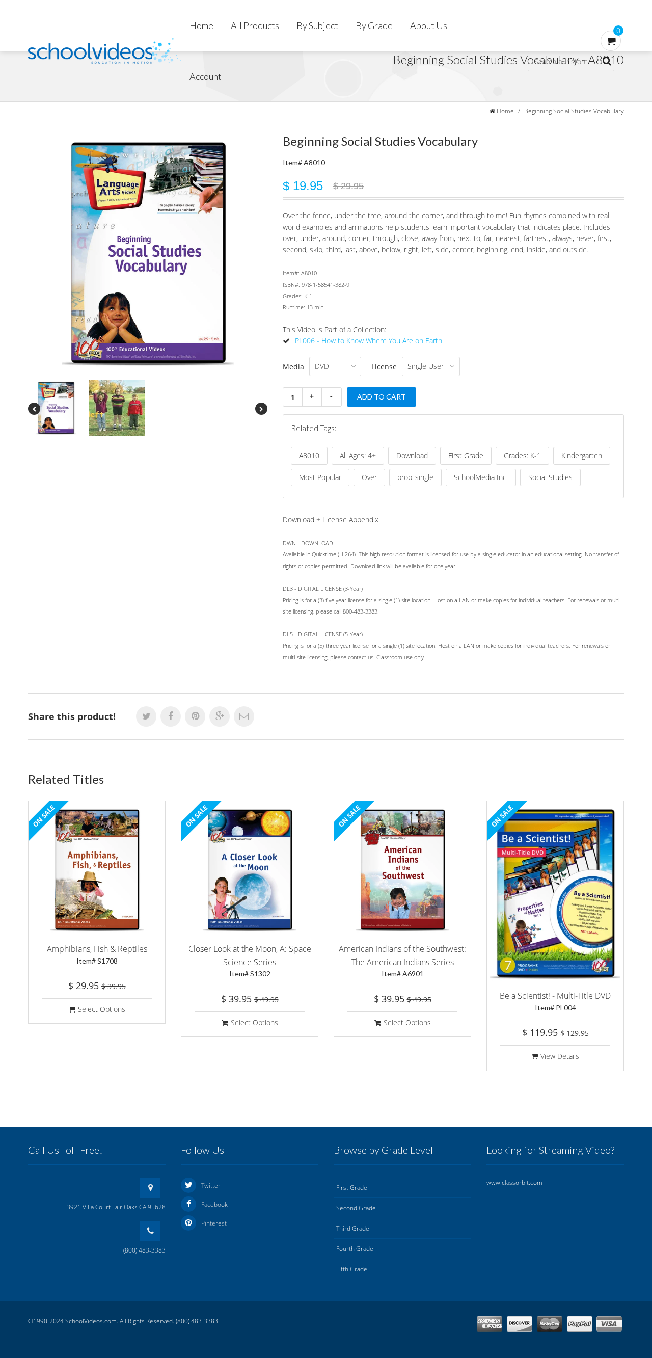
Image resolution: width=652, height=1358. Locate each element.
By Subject (317, 25)
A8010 (309, 455)
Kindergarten (581, 455)
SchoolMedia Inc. (481, 477)
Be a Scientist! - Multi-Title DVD (555, 1001)
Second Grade (356, 1208)
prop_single (415, 477)
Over (369, 477)
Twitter (211, 1185)
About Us (428, 25)
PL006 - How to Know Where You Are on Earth (368, 340)
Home (201, 25)
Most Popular (320, 477)
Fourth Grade (354, 1248)
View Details (559, 1056)
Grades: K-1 (522, 455)
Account (205, 76)
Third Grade (352, 1228)
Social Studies (550, 477)
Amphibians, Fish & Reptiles (97, 954)
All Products (255, 25)
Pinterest (214, 1223)
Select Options (101, 1009)
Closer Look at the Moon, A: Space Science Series (249, 960)
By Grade (374, 25)
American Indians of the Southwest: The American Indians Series (402, 960)
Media (293, 366)
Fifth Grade (351, 1269)
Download (412, 455)
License (384, 366)
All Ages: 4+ (358, 455)
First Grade (465, 455)
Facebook (214, 1204)
